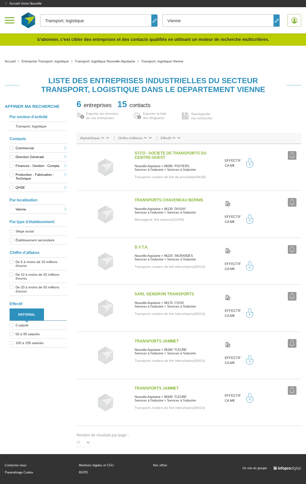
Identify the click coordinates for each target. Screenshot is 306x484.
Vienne (21, 209)
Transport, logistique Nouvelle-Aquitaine (105, 61)
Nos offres (160, 465)
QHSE (20, 187)
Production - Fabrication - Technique (35, 176)
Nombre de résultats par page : (102, 435)
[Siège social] (228, 203)
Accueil (10, 61)
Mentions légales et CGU (96, 465)
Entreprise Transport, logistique (45, 61)
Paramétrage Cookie (19, 472)
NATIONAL (26, 314)
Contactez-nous (16, 465)
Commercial (25, 148)
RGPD (83, 472)
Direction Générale (30, 157)
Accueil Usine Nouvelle (26, 3)
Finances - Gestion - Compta (37, 166)
